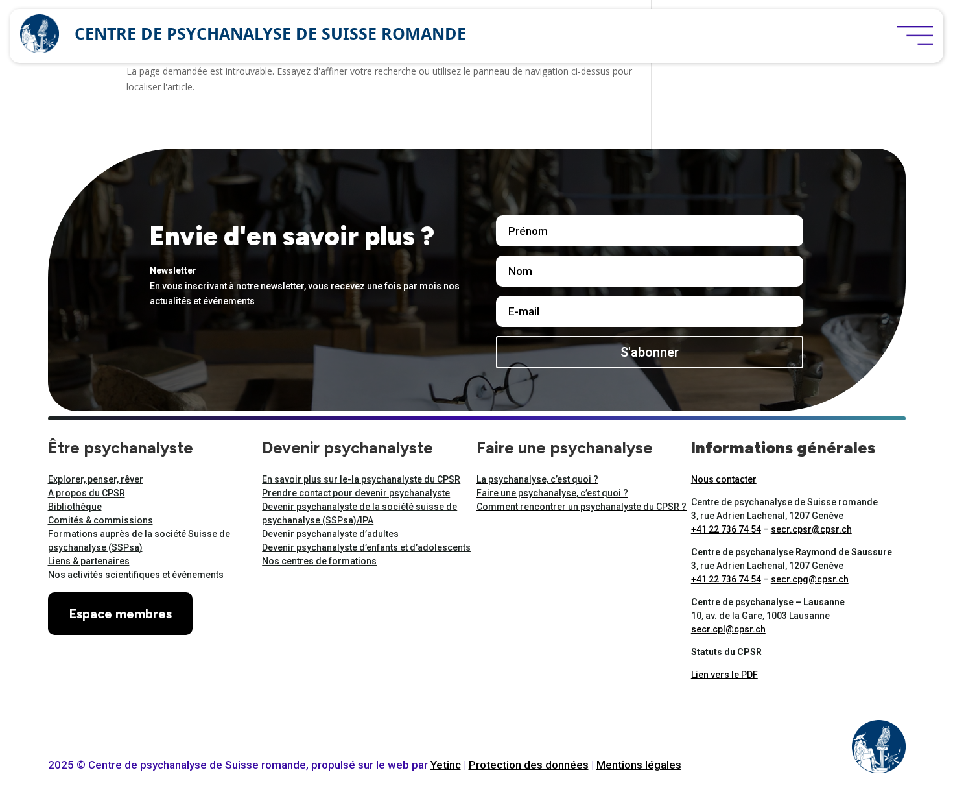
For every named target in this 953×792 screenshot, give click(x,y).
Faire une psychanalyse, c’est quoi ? (552, 493)
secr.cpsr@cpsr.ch (811, 529)
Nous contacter (724, 479)
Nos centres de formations (319, 561)
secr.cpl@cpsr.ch (728, 629)
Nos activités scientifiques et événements (136, 575)
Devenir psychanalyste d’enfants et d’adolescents (366, 547)
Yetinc (445, 764)
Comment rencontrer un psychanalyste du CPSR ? (581, 506)
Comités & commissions (100, 520)
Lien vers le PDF (724, 674)
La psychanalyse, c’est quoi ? (537, 479)
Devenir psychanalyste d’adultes (330, 534)
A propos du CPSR (86, 493)
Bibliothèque (75, 506)
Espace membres (120, 613)
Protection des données (529, 764)
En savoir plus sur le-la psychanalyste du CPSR (361, 479)
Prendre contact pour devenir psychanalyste (356, 493)
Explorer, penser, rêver (95, 479)
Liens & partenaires (89, 561)
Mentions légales (638, 764)
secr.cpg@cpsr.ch (810, 579)
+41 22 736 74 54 (726, 529)
